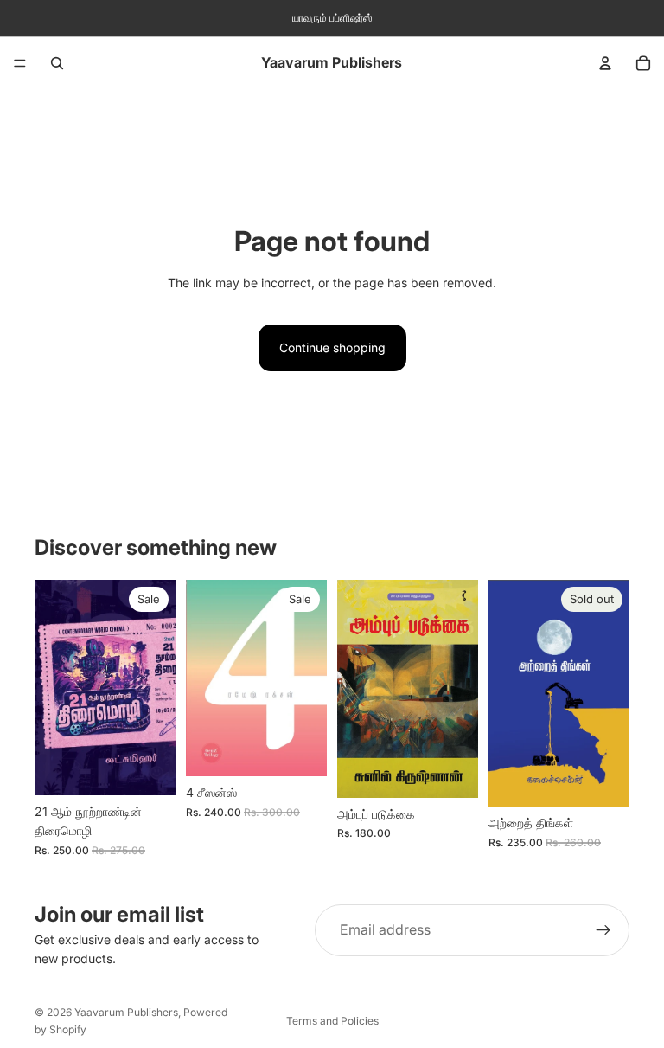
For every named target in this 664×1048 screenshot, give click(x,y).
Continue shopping (332, 347)
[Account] (605, 63)
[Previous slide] (205, 678)
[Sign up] (603, 930)
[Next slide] (308, 678)
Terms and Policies (332, 1020)
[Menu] (20, 63)
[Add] (148, 768)
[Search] (57, 63)
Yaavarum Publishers (126, 1012)
